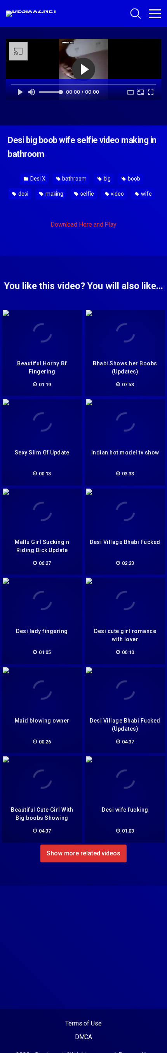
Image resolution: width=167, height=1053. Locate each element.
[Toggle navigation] (155, 13)
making (53, 194)
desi (22, 194)
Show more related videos (83, 853)
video (117, 194)
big (107, 179)
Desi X (37, 179)
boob (133, 179)
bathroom (73, 179)
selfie (86, 194)
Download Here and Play (83, 224)
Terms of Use (83, 1023)
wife (146, 194)
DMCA (83, 1037)
